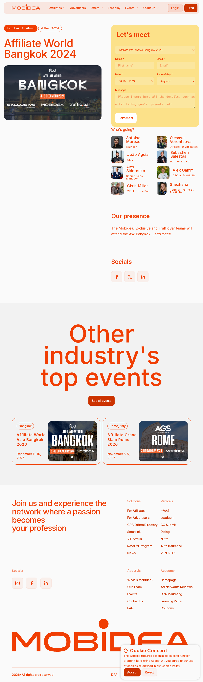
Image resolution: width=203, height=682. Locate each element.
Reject (149, 672)
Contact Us (135, 601)
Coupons (167, 608)
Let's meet (126, 118)
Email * (161, 58)
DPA (114, 675)
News (131, 553)
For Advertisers (138, 518)
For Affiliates (136, 511)
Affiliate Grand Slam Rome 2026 (122, 440)
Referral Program (139, 546)
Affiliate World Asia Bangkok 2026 (31, 440)
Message (120, 90)
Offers (95, 8)
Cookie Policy (171, 666)
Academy (114, 8)
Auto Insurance (171, 546)
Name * (119, 58)
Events (129, 8)
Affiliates (55, 8)
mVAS (165, 511)
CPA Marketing (171, 594)
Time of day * (165, 74)
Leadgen (167, 518)
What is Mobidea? (140, 580)
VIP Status (134, 539)
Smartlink (134, 532)
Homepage (169, 580)
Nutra (164, 539)
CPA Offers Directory (142, 525)
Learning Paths (171, 601)
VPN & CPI (168, 553)
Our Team (134, 587)
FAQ (130, 608)
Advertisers (78, 8)
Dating (165, 532)
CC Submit (168, 525)
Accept (132, 672)
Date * (119, 74)
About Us (149, 8)
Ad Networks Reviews (176, 587)
